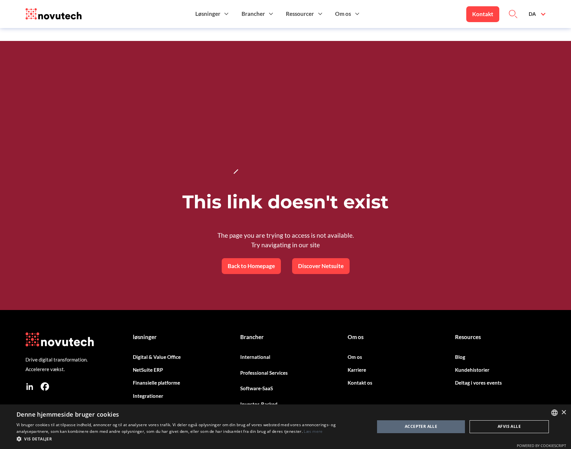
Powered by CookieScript (541, 445)
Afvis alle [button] (509, 426)
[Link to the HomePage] (53, 14)
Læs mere (313, 431)
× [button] (563, 412)
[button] (212, 14)
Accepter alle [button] (421, 426)
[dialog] (285, 426)
